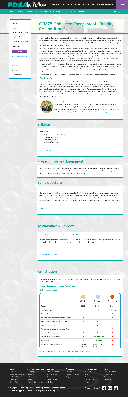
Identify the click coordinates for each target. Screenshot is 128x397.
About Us (56, 4)
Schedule (69, 372)
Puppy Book (89, 377)
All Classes (15, 70)
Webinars (20, 11)
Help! (106, 369)
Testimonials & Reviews (20, 41)
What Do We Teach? (16, 374)
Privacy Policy (13, 382)
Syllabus (14, 28)
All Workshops (17, 74)
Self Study (50, 382)
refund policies (54, 351)
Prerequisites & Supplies (20, 32)
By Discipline (51, 377)
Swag (30, 379)
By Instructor (51, 374)
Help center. (86, 351)
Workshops (32, 11)
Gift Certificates (34, 377)
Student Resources (36, 369)
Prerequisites (51, 379)
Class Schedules (52, 372)
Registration (16, 46)
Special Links (57, 11)
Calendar (67, 4)
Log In (122, 5)
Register (69, 377)
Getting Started (110, 372)
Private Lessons (90, 379)
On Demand (44, 11)
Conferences (71, 11)
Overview (15, 23)
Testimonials (13, 379)
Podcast (87, 372)
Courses (11, 11)
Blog (86, 374)
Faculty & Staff (82, 4)
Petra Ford (66, 102)
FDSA (11, 369)
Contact (82, 11)
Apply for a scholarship (19, 56)
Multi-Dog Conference (102, 4)
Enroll (19, 51)
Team (86, 382)
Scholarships (32, 374)
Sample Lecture (17, 37)
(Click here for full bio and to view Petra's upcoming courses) (92, 112)
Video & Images (110, 377)
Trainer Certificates (35, 382)
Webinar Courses (72, 374)
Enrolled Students (111, 374)
